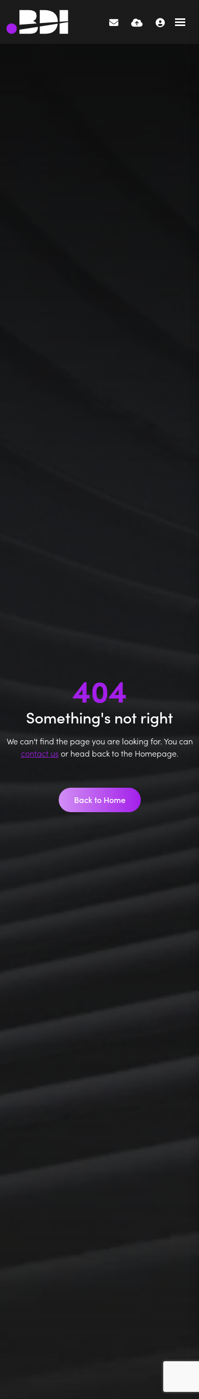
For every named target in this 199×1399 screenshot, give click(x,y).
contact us (40, 753)
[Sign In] (160, 22)
